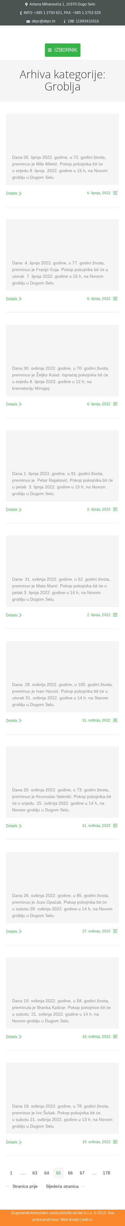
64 (46, 1172)
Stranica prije (25, 1186)
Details (12, 193)
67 (82, 1172)
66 (70, 1172)
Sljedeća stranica (62, 1186)
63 (34, 1172)
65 (58, 1172)
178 (106, 1172)
